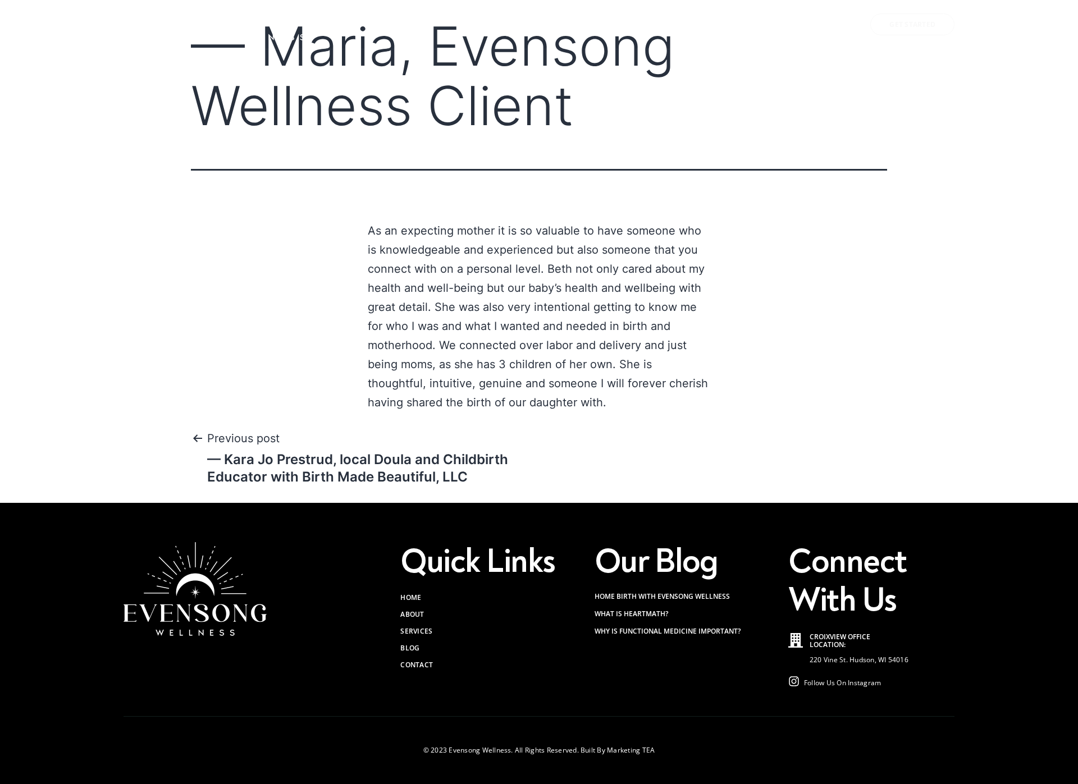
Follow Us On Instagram (842, 682)
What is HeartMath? (631, 613)
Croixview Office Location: (840, 640)
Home (605, 24)
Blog (774, 24)
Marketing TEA (631, 750)
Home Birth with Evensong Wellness (662, 596)
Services (713, 24)
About (650, 24)
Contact (823, 24)
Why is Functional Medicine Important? (668, 631)
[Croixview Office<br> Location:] (795, 640)
